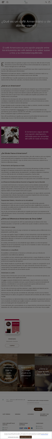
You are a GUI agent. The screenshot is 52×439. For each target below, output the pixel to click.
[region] (26, 435)
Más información (44, 434)
